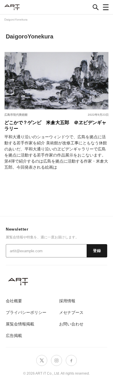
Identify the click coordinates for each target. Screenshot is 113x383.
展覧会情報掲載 (20, 324)
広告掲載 (14, 335)
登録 (97, 251)
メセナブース (71, 312)
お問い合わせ (71, 324)
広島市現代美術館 (16, 114)
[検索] (96, 7)
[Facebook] (71, 360)
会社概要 (14, 301)
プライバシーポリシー (26, 312)
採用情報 (67, 301)
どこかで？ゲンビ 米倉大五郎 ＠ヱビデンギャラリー (55, 125)
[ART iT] (56, 281)
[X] (41, 360)
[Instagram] (56, 360)
